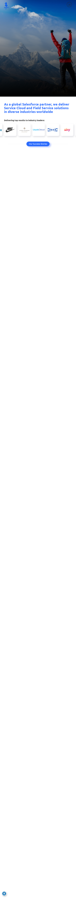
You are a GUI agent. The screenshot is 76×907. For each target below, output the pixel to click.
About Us (44, 878)
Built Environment (11, 891)
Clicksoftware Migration (50, 849)
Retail (6, 885)
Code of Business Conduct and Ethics (55, 888)
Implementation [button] (43, 537)
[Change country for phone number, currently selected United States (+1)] (6, 788)
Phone (7, 784)
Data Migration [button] (65, 537)
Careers (44, 885)
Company (8, 767)
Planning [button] (25, 537)
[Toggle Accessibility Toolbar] (4, 893)
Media (6, 881)
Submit (10, 811)
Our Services (38, 394)
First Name (9, 749)
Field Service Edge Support (51, 858)
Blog (43, 881)
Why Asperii (38, 279)
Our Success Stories (38, 144)
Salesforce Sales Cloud (13, 859)
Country (7, 793)
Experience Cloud (11, 855)
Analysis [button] (10, 537)
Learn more (38, 581)
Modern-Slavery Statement (51, 891)
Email (7, 776)
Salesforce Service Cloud (13, 852)
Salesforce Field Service (13, 849)
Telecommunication (12, 878)
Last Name (9, 758)
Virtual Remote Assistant (14, 862)
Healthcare (8, 888)
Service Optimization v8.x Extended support (55, 853)
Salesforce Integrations (13, 865)
